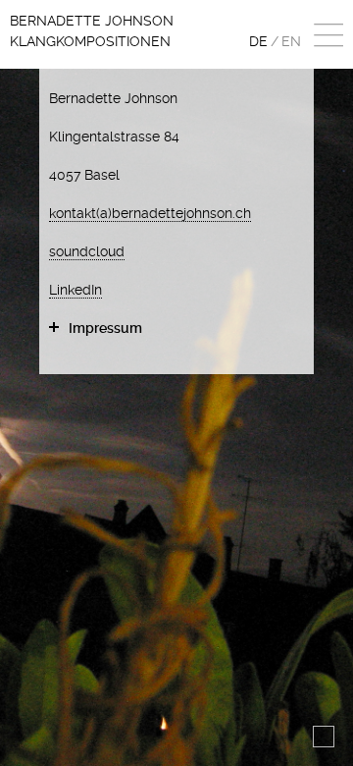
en (291, 41)
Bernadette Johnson (92, 31)
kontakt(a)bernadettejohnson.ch (150, 213)
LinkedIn (75, 290)
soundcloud (87, 251)
